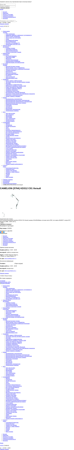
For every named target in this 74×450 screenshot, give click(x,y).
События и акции (7, 239)
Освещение (9, 125)
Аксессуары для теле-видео (13, 37)
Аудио (7, 39)
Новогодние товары (11, 161)
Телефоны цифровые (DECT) (14, 88)
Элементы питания (11, 142)
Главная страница (8, 179)
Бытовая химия (10, 134)
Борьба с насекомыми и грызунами (15, 155)
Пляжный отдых (10, 169)
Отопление (9, 105)
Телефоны (6, 79)
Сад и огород (9, 148)
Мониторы (8, 58)
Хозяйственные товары (12, 135)
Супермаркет (6, 122)
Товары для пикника (11, 170)
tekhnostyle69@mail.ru (10, 271)
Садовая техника (10, 48)
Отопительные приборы (12, 110)
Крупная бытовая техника (13, 66)
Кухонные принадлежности (13, 130)
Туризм (8, 174)
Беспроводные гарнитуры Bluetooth (15, 92)
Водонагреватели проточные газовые (16, 103)
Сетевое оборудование (12, 60)
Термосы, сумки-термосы (12, 172)
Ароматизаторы (10, 119)
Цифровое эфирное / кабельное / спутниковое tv (19, 35)
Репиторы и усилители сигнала (14, 95)
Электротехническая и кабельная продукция (18, 69)
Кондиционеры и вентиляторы (14, 99)
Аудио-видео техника (6, 32)
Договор (5, 245)
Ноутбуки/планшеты (11, 56)
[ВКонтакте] (0, 232)
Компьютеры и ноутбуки (6, 54)
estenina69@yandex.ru (10, 258)
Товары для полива (11, 156)
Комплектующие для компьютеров (15, 62)
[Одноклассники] (2, 232)
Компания (5, 13)
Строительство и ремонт (12, 144)
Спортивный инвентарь (12, 168)
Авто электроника (10, 118)
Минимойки (9, 116)
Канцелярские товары (12, 143)
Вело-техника (9, 177)
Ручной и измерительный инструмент (16, 147)
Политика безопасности (9, 17)
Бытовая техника (5, 64)
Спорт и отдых (5, 166)
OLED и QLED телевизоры (13, 36)
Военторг (8, 162)
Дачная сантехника (11, 151)
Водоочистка (9, 71)
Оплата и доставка (8, 14)
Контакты (5, 18)
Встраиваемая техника (12, 74)
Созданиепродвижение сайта (5, 281)
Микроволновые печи (11, 78)
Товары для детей (10, 139)
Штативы (8, 83)
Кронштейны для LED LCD (13, 44)
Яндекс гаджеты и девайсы (13, 96)
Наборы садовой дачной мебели (14, 152)
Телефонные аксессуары (12, 91)
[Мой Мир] (3, 232)
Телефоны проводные (12, 90)
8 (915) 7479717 (10, 263)
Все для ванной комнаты (12, 132)
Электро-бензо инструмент (7, 46)
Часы (7, 127)
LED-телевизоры (10, 34)
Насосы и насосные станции (13, 52)
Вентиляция (9, 108)
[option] (37, 201)
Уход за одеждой (10, 76)
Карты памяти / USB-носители (14, 80)
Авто (4, 112)
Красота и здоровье (11, 73)
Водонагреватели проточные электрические (17, 100)
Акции (1, 9)
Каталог (5, 12)
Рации (7, 175)
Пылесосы (8, 75)
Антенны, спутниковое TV (13, 43)
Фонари (8, 173)
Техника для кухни (11, 70)
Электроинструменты (11, 49)
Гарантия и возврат (8, 15)
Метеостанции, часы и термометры (15, 67)
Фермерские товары (11, 153)
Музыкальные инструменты (13, 138)
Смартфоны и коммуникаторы (14, 84)
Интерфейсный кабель (12, 40)
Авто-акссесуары (10, 113)
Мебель (8, 123)
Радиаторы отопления (12, 104)
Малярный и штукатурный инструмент (16, 146)
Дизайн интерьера (11, 126)
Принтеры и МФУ (10, 57)
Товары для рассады (11, 157)
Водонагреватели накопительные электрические (19, 101)
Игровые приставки (11, 140)
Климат (5, 97)
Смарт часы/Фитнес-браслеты (14, 87)
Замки (7, 160)
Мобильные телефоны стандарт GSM (16, 86)
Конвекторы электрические (13, 109)
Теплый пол (9, 106)
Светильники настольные (10, 183)
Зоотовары (9, 159)
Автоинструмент (10, 121)
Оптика (8, 136)
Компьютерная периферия (13, 61)
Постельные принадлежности (14, 131)
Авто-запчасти (10, 114)
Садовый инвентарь (11, 149)
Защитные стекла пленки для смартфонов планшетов (20, 93)
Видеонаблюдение (11, 41)
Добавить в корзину (6, 224)
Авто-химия (9, 117)
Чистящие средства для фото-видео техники (18, 82)
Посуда (8, 129)
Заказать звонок (5, 8)
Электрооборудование (12, 50)
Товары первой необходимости (14, 164)
